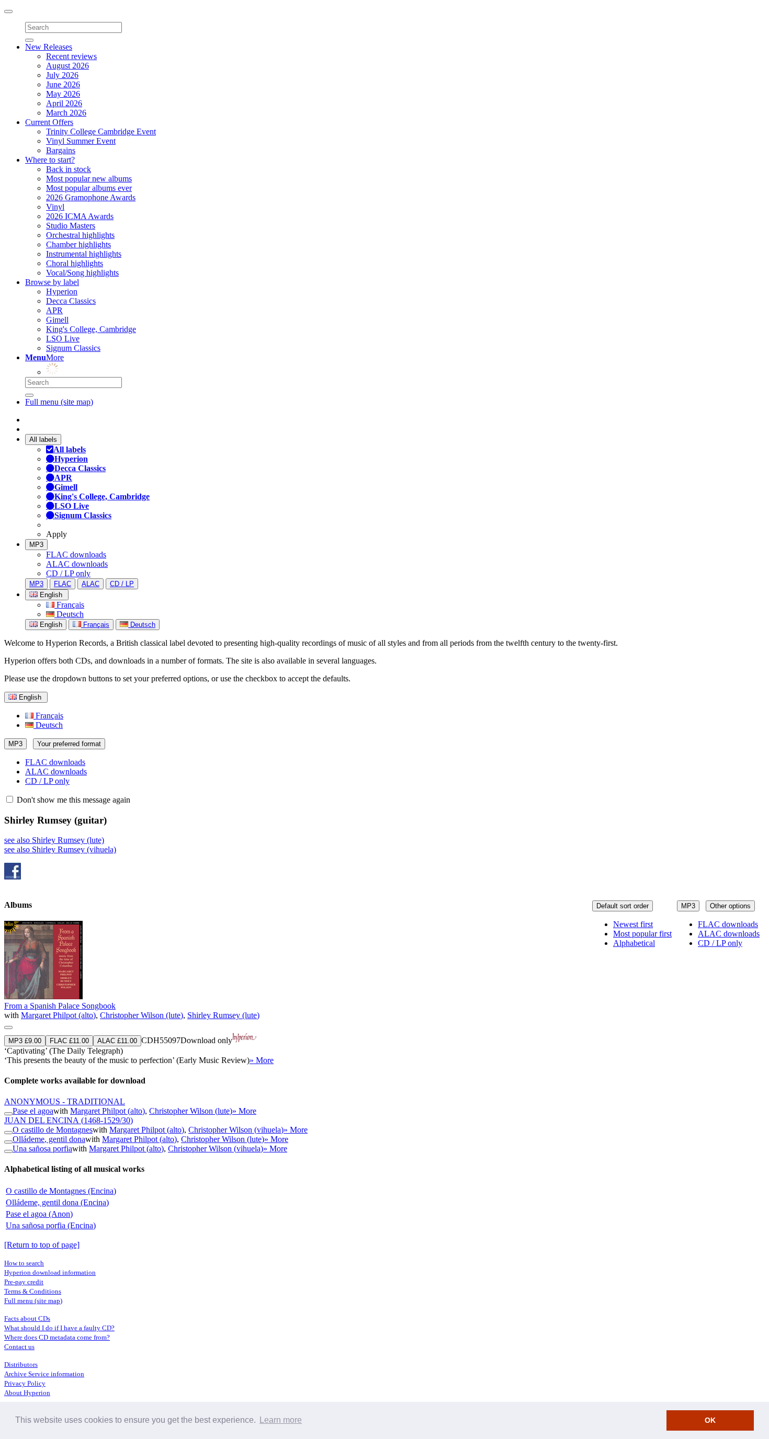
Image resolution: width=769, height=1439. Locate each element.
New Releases (48, 46)
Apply (56, 534)
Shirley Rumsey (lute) (223, 1015)
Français (69, 604)
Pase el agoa (33, 1110)
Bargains (60, 150)
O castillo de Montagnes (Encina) (61, 1190)
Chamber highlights (78, 244)
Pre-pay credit (23, 1282)
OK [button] (710, 1420)
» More (262, 1060)
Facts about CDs (27, 1318)
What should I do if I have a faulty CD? (59, 1328)
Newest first (633, 924)
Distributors (21, 1364)
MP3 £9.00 (24, 1041)
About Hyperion (27, 1393)
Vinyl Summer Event (81, 140)
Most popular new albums (89, 178)
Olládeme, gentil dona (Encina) (57, 1202)
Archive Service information (44, 1374)
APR (54, 310)
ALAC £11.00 (117, 1041)
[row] (384, 993)
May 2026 (63, 93)
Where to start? (50, 159)
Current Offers (49, 122)
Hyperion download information (50, 1272)
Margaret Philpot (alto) (58, 1015)
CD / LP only (68, 573)
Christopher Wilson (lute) (141, 1015)
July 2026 (62, 75)
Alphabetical (634, 943)
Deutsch (69, 614)
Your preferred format (69, 744)
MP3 (36, 545)
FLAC (62, 584)
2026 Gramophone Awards (90, 197)
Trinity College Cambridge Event (101, 131)
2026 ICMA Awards (80, 216)
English (50, 625)
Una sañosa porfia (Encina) (51, 1225)
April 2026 (64, 103)
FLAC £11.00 (69, 1041)
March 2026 (66, 112)
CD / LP (122, 584)
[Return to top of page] (42, 1244)
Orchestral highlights (80, 235)
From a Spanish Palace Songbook (60, 1005)
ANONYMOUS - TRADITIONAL (64, 1101)
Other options (730, 906)
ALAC (90, 584)
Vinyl (55, 206)
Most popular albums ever (89, 188)
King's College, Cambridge (91, 329)
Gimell (57, 319)
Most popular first (642, 933)
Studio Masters (70, 225)
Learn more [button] (280, 1419)
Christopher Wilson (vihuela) (236, 1129)
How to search (24, 1263)
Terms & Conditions (32, 1291)
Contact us (19, 1347)
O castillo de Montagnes (53, 1129)
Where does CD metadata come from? (57, 1337)
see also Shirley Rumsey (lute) (54, 840)
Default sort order (622, 906)
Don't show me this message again (72, 799)
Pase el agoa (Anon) (39, 1213)
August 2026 (67, 65)
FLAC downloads (76, 554)
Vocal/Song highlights (82, 272)
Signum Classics (73, 348)
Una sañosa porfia (42, 1148)
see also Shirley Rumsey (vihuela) (60, 849)
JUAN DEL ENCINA (68, 1120)
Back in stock (68, 169)
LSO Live (63, 338)
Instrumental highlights (83, 253)
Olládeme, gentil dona (49, 1139)
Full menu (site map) (59, 401)
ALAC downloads (77, 563)
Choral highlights (74, 263)
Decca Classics (71, 300)
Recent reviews (71, 56)
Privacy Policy (25, 1383)
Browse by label (52, 282)
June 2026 (63, 84)
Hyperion (61, 291)
